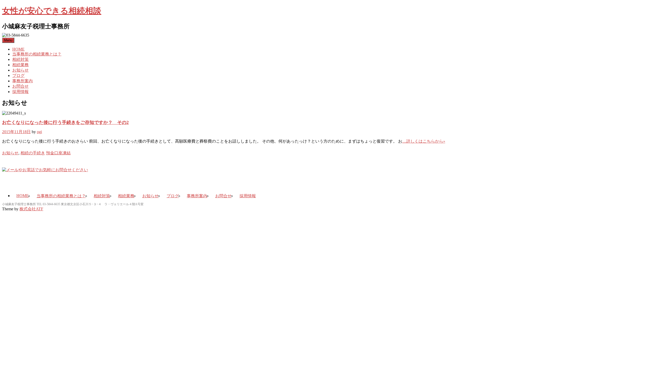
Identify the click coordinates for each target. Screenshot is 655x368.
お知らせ (20, 70)
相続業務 (20, 65)
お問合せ (20, 86)
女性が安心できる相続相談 (51, 10)
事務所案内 (22, 81)
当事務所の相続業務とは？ (36, 54)
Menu (8, 40)
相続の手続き (32, 153)
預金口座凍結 (58, 153)
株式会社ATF (31, 209)
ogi (39, 132)
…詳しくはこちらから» (423, 141)
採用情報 (20, 91)
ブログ (18, 75)
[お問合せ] (45, 170)
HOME (18, 49)
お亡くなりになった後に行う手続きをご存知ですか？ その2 (65, 122)
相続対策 (20, 59)
